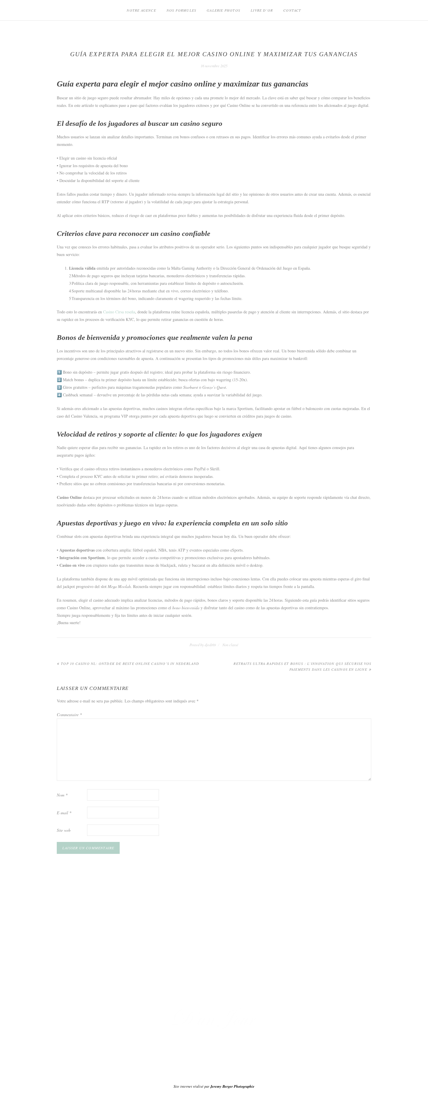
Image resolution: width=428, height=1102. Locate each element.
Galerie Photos (223, 10)
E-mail (64, 812)
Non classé (230, 644)
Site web (63, 830)
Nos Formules (181, 10)
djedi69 (210, 644)
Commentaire (69, 714)
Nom (62, 795)
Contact (292, 10)
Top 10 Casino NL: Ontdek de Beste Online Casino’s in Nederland (130, 663)
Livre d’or (262, 10)
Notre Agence (141, 10)
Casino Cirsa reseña (119, 312)
